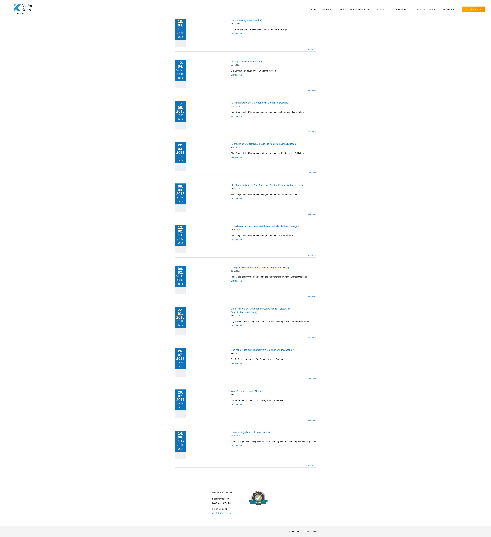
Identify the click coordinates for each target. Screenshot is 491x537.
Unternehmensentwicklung (212, 33)
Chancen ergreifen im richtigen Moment (251, 432)
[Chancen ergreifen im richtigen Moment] (208, 447)
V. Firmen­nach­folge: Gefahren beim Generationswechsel (260, 102)
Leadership (199, 33)
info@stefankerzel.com (222, 513)
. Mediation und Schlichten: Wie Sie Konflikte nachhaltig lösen (263, 144)
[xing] (290, 493)
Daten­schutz (310, 531)
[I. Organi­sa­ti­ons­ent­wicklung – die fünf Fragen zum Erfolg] (208, 277)
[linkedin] (298, 493)
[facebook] (285, 493)
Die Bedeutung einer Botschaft (246, 20)
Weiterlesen (236, 34)
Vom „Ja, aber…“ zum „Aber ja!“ (247, 391)
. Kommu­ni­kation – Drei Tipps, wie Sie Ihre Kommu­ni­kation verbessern (269, 185)
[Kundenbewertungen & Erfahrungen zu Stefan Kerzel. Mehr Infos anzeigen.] (258, 504)
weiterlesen (312, 49)
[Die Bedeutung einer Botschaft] (208, 30)
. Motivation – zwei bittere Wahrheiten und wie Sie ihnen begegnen (265, 226)
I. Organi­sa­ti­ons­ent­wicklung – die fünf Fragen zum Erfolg (260, 267)
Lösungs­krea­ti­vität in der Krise (246, 61)
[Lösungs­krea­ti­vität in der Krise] (208, 71)
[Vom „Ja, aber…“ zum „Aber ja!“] (208, 403)
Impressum (294, 531)
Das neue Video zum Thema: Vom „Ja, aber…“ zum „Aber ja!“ (262, 350)
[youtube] (294, 493)
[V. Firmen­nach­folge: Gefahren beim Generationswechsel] (208, 114)
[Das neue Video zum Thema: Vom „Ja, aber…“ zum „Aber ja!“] (208, 362)
